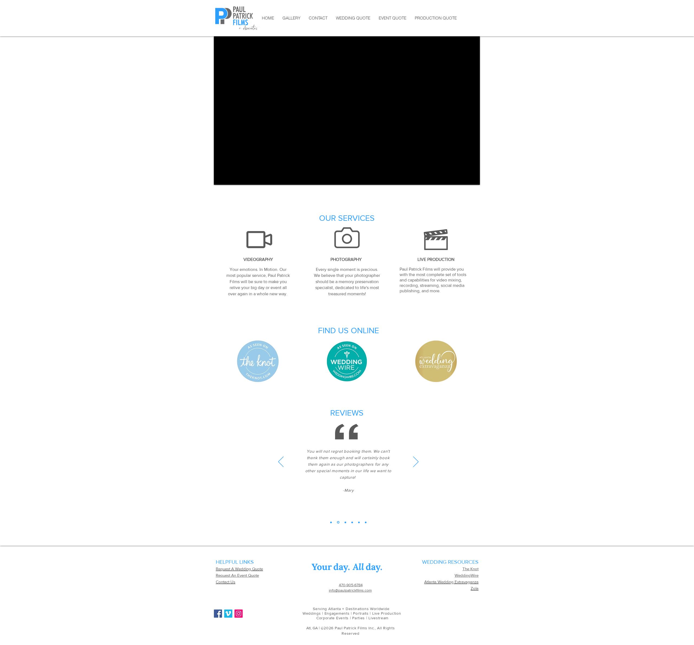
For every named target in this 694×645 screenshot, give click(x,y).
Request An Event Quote (237, 575)
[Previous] (281, 462)
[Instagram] (238, 614)
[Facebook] (218, 614)
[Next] (416, 462)
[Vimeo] (228, 614)
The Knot (470, 568)
